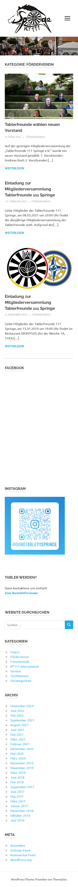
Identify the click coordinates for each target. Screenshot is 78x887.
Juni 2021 (17, 730)
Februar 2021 (20, 744)
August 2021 (19, 725)
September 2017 (22, 787)
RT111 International (24, 666)
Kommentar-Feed (22, 855)
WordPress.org (21, 860)
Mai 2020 (17, 753)
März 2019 (18, 772)
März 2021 (18, 739)
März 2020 (18, 758)
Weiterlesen (14, 168)
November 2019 (22, 768)
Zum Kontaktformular (21, 593)
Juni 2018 (17, 777)
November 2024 (22, 706)
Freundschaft (19, 661)
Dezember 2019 (21, 763)
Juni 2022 (17, 710)
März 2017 (18, 801)
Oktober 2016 (20, 815)
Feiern (15, 652)
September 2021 (22, 720)
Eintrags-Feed (20, 850)
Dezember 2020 (21, 749)
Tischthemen (19, 676)
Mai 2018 (17, 782)
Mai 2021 (17, 734)
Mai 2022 (17, 715)
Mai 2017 (17, 796)
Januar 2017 (19, 806)
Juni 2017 (17, 791)
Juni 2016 (17, 820)
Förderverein (35, 136)
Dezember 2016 (21, 811)
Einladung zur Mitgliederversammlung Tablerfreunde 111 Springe (30, 189)
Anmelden (17, 845)
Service (15, 671)
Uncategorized (20, 680)
